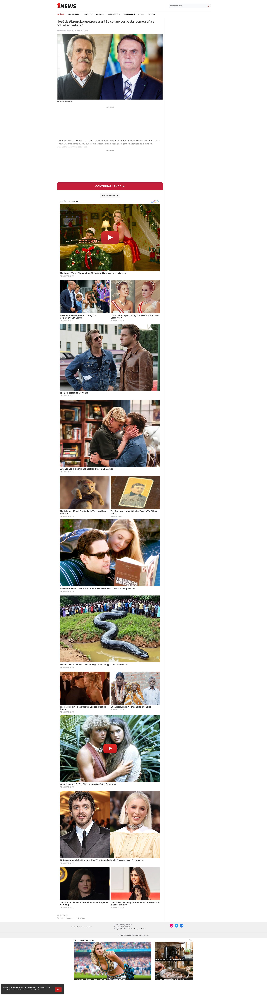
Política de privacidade (84, 927)
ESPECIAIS (151, 14)
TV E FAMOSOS (73, 14)
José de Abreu (79, 918)
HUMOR (141, 14)
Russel (86, 30)
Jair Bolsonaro (66, 918)
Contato (73, 927)
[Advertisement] (110, 122)
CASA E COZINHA (114, 14)
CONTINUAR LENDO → (110, 186)
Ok (58, 990)
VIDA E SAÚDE (87, 14)
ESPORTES (100, 14)
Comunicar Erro (108, 195)
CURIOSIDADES (129, 14)
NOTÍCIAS (60, 14)
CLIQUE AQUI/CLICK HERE (137, 929)
